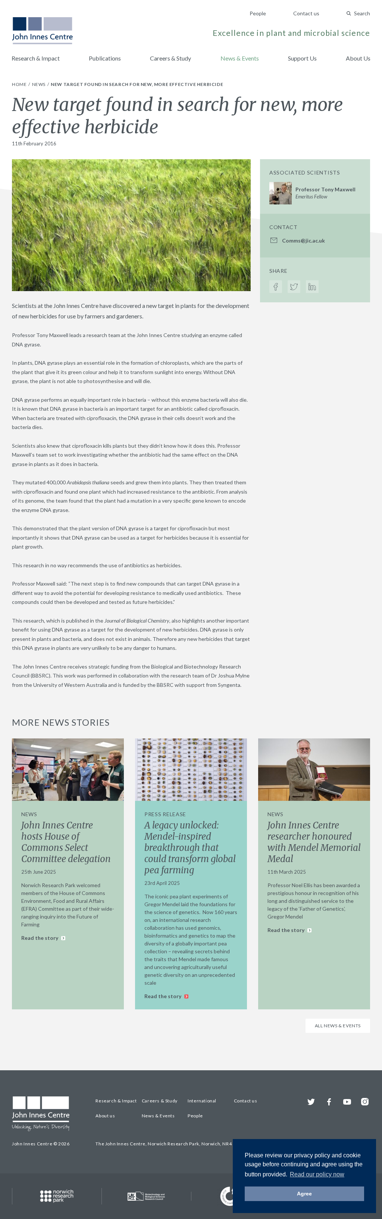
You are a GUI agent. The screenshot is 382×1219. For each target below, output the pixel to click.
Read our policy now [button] (317, 1174)
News (39, 84)
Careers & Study (170, 58)
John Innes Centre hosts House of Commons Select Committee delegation (66, 842)
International (202, 1101)
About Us (358, 58)
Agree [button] (304, 1194)
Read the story (40, 938)
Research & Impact (36, 58)
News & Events (239, 58)
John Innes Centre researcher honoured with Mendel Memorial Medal (314, 842)
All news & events (338, 1025)
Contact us (306, 13)
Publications (105, 58)
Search (362, 13)
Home (20, 84)
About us (105, 1115)
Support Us (302, 58)
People (258, 13)
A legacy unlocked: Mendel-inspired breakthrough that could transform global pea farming (190, 848)
